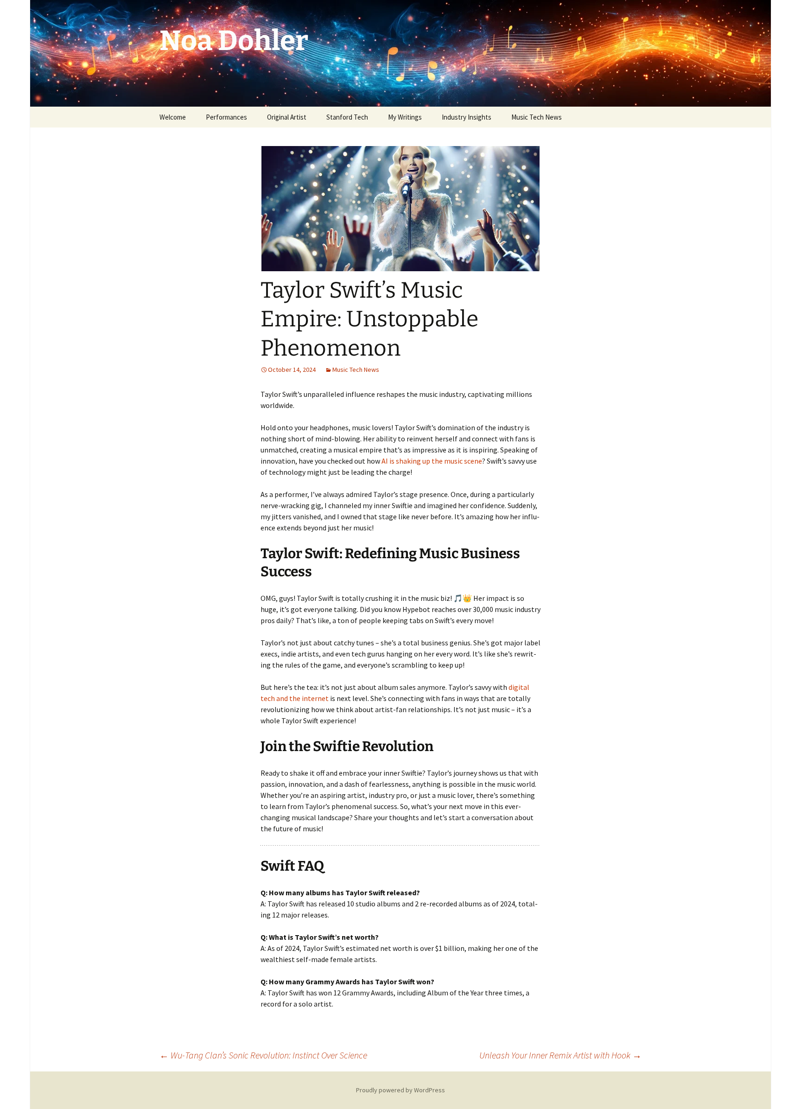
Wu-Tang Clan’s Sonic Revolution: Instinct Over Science (263, 1055)
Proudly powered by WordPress (400, 1090)
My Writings (405, 117)
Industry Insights (466, 117)
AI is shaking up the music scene (431, 460)
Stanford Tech (347, 117)
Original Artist (286, 117)
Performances (226, 117)
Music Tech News (536, 117)
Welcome (172, 117)
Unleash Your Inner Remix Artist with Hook (560, 1055)
